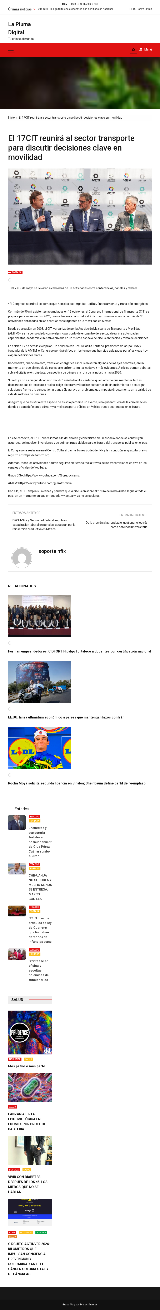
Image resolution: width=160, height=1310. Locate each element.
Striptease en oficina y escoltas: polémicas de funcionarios (39, 970)
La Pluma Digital (19, 28)
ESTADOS (34, 817)
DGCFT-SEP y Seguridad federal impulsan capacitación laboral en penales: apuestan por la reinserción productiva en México (43, 525)
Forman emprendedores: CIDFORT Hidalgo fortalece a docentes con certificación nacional (79, 651)
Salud (28, 1059)
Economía (26, 1232)
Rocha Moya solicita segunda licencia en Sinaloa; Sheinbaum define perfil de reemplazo (77, 783)
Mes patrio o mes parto (26, 1066)
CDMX (12, 1232)
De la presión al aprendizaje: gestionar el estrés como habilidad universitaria (117, 525)
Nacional (14, 1059)
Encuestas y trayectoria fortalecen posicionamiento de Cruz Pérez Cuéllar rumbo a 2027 (41, 842)
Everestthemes (89, 1304)
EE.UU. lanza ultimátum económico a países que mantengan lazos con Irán (66, 717)
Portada (16, 272)
